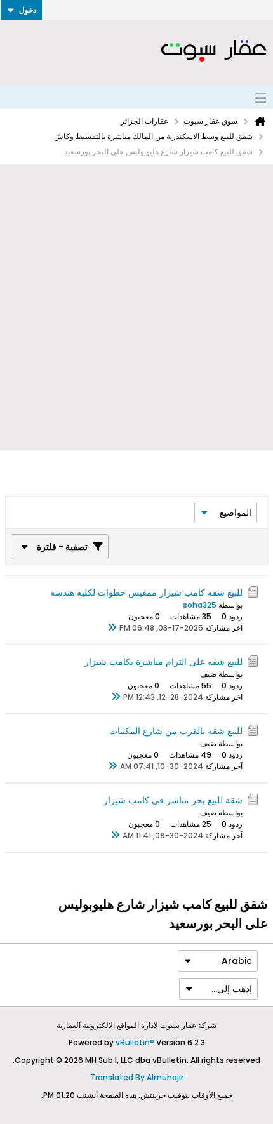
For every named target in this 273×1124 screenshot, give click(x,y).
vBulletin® (135, 1042)
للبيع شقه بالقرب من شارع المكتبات (176, 731)
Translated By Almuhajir (136, 1077)
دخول (27, 9)
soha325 (199, 604)
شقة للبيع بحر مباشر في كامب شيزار (173, 800)
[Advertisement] (136, 307)
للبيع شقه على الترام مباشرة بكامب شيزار (163, 661)
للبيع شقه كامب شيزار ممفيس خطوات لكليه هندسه (146, 592)
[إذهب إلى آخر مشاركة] (112, 628)
